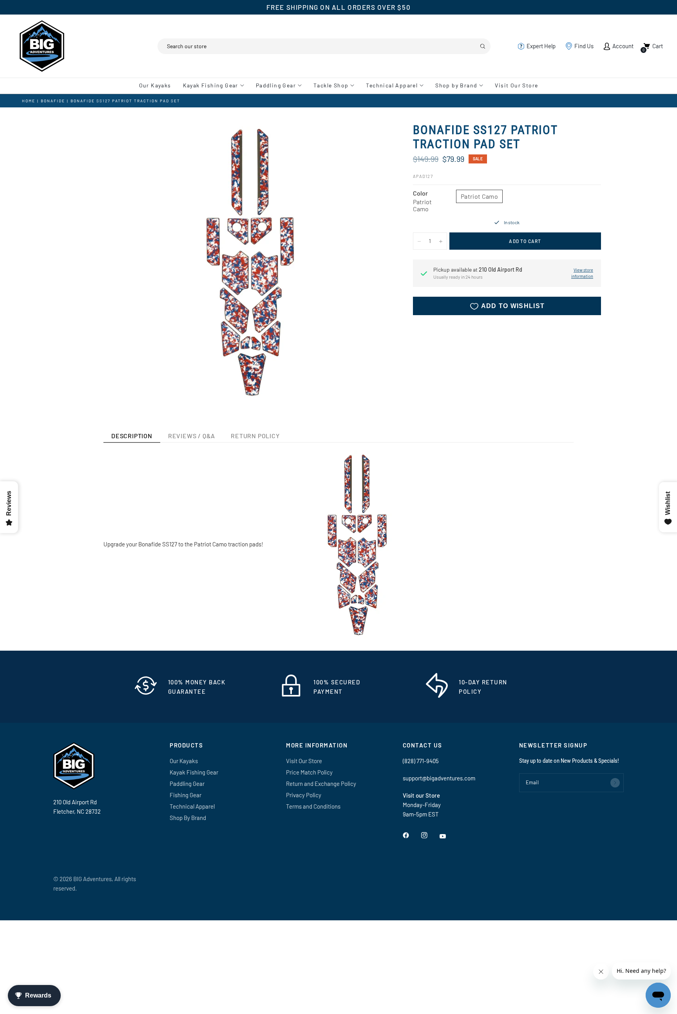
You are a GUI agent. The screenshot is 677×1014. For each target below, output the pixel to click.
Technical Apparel (392, 85)
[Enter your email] (615, 782)
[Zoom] (373, 139)
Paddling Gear (276, 85)
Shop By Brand (188, 817)
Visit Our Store (516, 85)
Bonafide (53, 100)
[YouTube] (448, 836)
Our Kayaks (155, 85)
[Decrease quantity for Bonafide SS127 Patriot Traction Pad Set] (419, 241)
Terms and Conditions (313, 806)
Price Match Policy (309, 772)
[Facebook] (411, 835)
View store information (582, 273)
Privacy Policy (303, 794)
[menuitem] (158, 85)
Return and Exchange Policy (321, 783)
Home (28, 100)
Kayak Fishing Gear (210, 85)
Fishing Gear (185, 794)
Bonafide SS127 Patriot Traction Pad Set (125, 100)
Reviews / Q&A (191, 435)
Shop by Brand (456, 85)
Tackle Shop (330, 85)
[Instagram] (429, 835)
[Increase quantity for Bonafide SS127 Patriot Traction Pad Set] (441, 241)
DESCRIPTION (131, 435)
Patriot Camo (479, 196)
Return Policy (255, 435)
